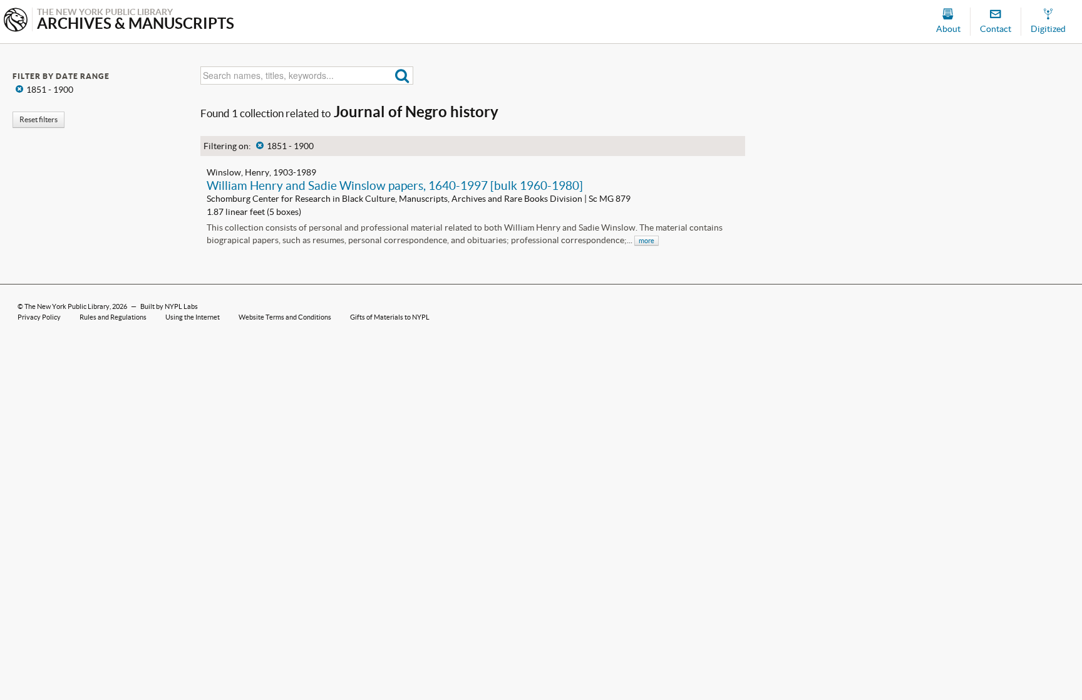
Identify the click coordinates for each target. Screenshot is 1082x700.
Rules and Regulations (113, 317)
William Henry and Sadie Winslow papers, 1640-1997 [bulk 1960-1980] (395, 185)
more (646, 240)
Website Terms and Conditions (285, 317)
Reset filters (38, 119)
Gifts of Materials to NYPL (390, 317)
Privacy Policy (39, 317)
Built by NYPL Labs (169, 306)
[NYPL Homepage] (16, 21)
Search (402, 75)
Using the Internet (192, 317)
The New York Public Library (67, 306)
